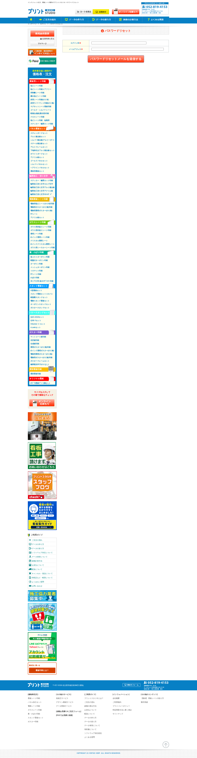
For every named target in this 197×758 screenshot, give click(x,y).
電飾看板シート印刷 (39, 199)
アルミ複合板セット (38, 137)
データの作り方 (38, 544)
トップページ (32, 24)
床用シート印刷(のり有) (39, 100)
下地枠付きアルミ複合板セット (42, 150)
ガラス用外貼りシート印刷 (40, 230)
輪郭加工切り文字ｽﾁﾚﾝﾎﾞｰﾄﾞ (41, 194)
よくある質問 (89, 737)
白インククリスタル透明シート (42, 244)
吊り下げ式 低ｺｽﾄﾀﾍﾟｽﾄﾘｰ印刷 (41, 281)
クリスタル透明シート (39, 241)
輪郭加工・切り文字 (39, 176)
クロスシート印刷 (37, 117)
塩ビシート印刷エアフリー (40, 89)
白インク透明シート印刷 (39, 237)
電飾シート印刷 (34, 706)
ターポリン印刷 (36, 264)
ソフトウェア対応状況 (93, 733)
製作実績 (144, 702)
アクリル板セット (37, 157)
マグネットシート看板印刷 (40, 106)
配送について (37, 569)
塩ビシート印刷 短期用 (39, 120)
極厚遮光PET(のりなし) (39, 364)
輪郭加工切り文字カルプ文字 (41, 184)
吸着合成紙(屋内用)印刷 (39, 113)
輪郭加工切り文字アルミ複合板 (42, 187)
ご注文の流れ (37, 540)
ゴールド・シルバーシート (40, 110)
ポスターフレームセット (39, 361)
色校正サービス (62, 698)
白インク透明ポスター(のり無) (42, 351)
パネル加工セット (35, 702)
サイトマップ (118, 714)
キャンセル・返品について (42, 573)
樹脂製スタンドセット (39, 297)
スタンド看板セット (39, 286)
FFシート (34, 214)
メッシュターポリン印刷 (39, 267)
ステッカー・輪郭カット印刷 (41, 124)
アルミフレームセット (39, 147)
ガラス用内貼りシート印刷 (40, 227)
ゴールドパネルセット (39, 161)
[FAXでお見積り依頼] (64, 715)
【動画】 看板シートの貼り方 (152, 698)
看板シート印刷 (34, 698)
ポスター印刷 (36, 332)
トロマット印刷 (36, 271)
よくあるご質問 (38, 582)
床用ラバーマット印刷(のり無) (42, 103)
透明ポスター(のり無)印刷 (40, 347)
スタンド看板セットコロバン (41, 294)
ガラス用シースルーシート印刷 (42, 248)
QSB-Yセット (35, 320)
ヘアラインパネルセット (39, 168)
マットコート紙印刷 (38, 337)
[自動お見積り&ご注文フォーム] (68, 711)
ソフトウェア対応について (42, 553)
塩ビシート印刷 (36, 86)
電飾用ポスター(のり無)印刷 (41, 207)
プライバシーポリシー (121, 706)
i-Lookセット (35, 327)
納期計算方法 (37, 561)
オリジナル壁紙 (37, 378)
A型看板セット (36, 290)
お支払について (38, 565)
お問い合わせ (37, 586)
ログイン (43, 24)
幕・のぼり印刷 (37, 252)
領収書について (90, 729)
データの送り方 (38, 548)
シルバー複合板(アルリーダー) (42, 140)
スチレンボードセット (39, 133)
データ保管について (39, 557)
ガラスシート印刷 (38, 222)
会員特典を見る (48, 39)
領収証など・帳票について (42, 578)
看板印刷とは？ (42, 670)
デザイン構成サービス (64, 702)
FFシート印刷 (35, 274)
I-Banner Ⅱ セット (37, 324)
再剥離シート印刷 (37, 93)
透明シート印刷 (36, 234)
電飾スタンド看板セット (39, 301)
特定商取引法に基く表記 (122, 710)
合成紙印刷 (34, 344)
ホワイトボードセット (39, 154)
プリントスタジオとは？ (93, 698)
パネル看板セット (38, 128)
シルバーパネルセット (39, 164)
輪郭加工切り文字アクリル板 (41, 191)
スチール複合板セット (39, 143)
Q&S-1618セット (37, 317)
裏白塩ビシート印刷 (38, 96)
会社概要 (116, 698)
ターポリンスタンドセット (40, 304)
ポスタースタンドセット (39, 308)
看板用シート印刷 (38, 81)
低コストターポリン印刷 (39, 257)
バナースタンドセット (40, 312)
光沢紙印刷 (34, 340)
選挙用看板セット (37, 171)
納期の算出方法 (90, 706)
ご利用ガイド (37, 535)
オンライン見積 (41, 402)
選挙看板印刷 (36, 369)
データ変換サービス (64, 706)
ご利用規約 (117, 702)
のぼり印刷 (34, 278)
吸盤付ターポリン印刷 (39, 260)
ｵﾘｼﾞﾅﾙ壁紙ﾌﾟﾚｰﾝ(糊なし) (40, 383)
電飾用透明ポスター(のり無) (41, 211)
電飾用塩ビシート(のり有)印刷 (42, 204)
